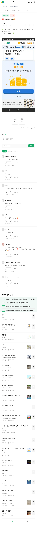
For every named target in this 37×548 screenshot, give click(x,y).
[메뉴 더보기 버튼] (2, 10)
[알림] (28, 2)
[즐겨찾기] (13, 295)
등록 (31, 145)
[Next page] (27, 522)
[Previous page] (10, 522)
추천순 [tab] (4, 151)
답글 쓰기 (16, 162)
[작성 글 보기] (34, 2)
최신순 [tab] (10, 151)
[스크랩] (31, 2)
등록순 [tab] (16, 151)
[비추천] (10, 162)
